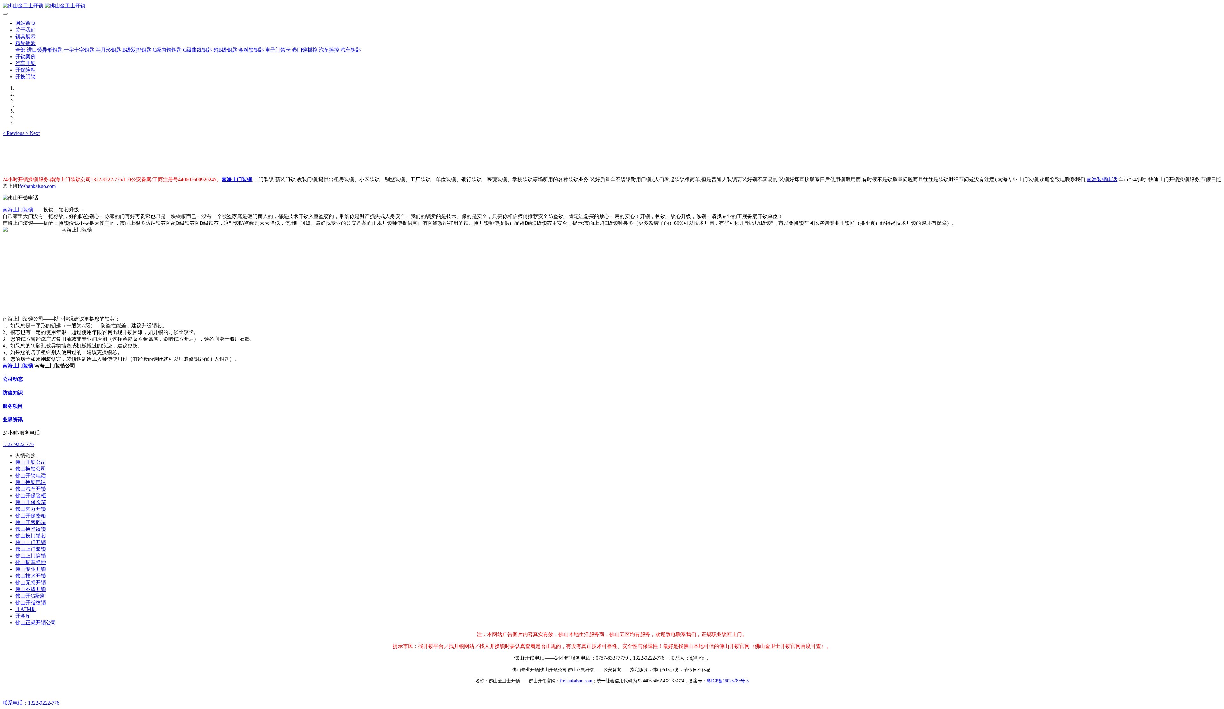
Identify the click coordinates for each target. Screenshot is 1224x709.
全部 (20, 50)
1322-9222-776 (18, 444)
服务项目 (13, 406)
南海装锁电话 (1102, 179)
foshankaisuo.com (37, 186)
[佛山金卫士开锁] (612, 6)
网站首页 (25, 23)
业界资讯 (13, 419)
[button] (14, 133)
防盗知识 (13, 392)
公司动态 (13, 379)
